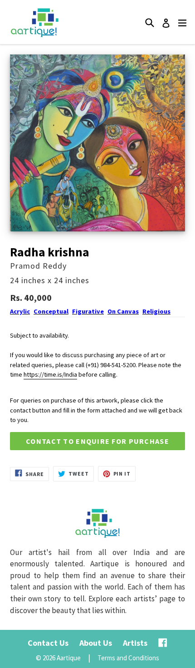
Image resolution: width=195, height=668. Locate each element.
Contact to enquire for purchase (97, 441)
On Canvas (123, 311)
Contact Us (48, 643)
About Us (95, 643)
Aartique (69, 657)
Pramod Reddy (38, 265)
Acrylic (20, 311)
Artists (135, 643)
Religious (156, 311)
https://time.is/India (50, 374)
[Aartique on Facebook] (162, 643)
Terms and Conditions (128, 657)
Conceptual (51, 311)
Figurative (88, 311)
